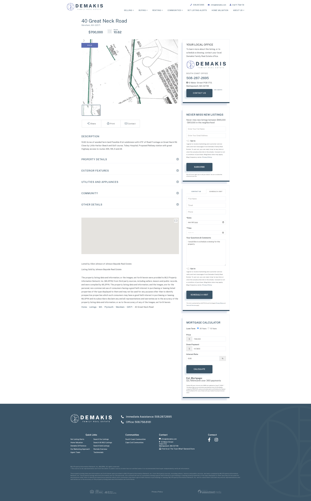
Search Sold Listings (101, 446)
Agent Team (75, 452)
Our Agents (218, 89)
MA (100, 307)
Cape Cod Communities (134, 442)
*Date (188, 218)
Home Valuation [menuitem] (220, 10)
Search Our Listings (101, 439)
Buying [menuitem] (142, 10)
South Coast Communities (135, 439)
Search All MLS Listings (102, 442)
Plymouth (108, 307)
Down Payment (192, 345)
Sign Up (241, 5)
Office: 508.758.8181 (138, 422)
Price (188, 335)
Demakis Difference (78, 446)
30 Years (203, 329)
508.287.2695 (198, 5)
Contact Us (199, 93)
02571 (129, 307)
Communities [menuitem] (174, 10)
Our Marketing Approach (80, 449)
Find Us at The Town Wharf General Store (178, 449)
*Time (188, 228)
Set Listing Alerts (77, 439)
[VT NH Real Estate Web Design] (209, 492)
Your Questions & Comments (198, 238)
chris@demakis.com (218, 5)
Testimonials (98, 452)
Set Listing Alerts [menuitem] (197, 10)
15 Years (213, 329)
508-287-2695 (197, 78)
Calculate (199, 369)
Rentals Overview (100, 449)
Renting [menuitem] (156, 10)
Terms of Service (191, 305)
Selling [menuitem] (128, 10)
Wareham (120, 307)
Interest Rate (192, 354)
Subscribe (199, 167)
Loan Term (190, 329)
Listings (92, 307)
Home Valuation (76, 442)
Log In (234, 5)
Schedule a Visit (215, 191)
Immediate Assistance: (148, 416)
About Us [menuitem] (237, 10)
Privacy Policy (207, 157)
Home (84, 307)
